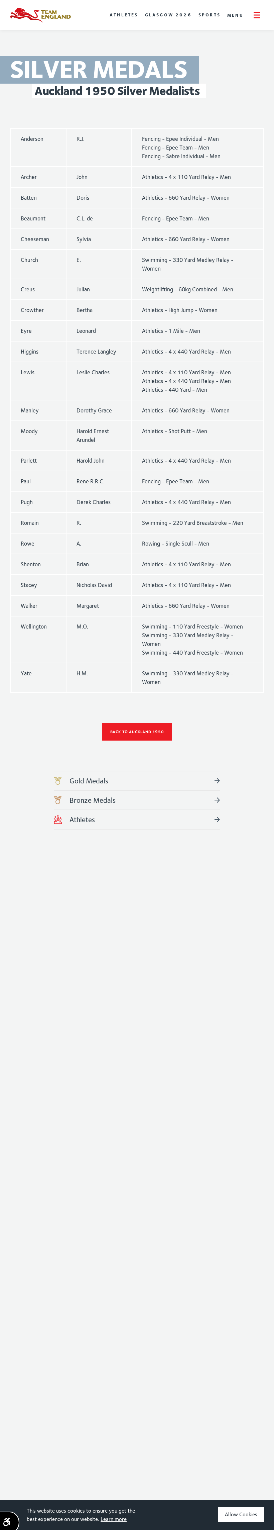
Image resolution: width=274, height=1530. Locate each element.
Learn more (114, 1519)
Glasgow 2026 (168, 14)
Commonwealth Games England (40, 15)
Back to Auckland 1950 (137, 731)
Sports (209, 14)
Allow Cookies (241, 1514)
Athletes (124, 14)
